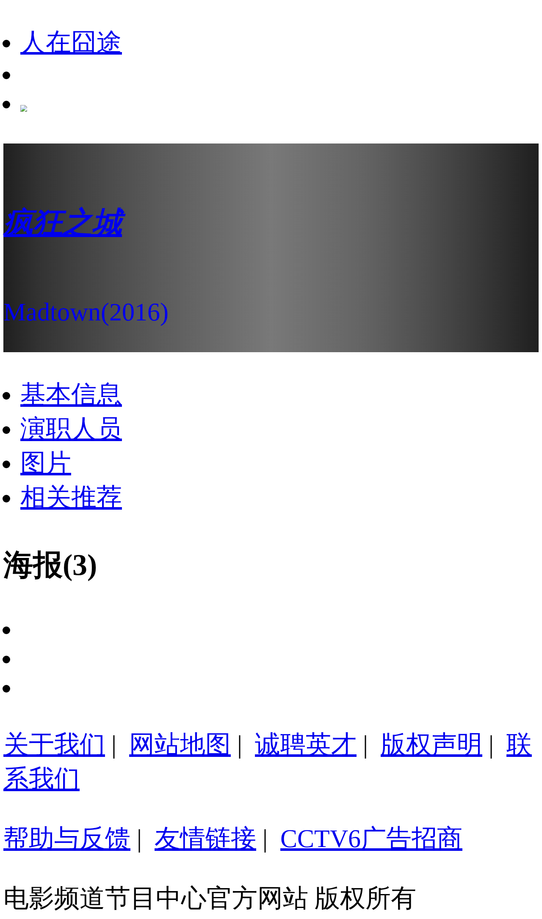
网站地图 (180, 745)
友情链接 (205, 839)
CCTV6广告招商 (371, 839)
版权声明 (431, 745)
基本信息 (71, 394)
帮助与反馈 (66, 839)
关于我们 (54, 745)
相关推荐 (71, 497)
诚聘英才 (306, 745)
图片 (45, 463)
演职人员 (71, 429)
